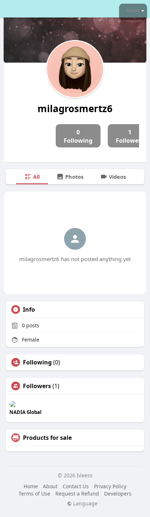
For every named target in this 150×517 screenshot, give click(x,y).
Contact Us (76, 486)
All (36, 176)
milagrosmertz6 (75, 108)
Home (31, 486)
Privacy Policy (110, 486)
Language (85, 503)
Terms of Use (34, 493)
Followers (37, 386)
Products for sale (47, 438)
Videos (116, 176)
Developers (117, 493)
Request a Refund (77, 493)
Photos (73, 176)
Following (37, 362)
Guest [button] (133, 10)
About (50, 486)
